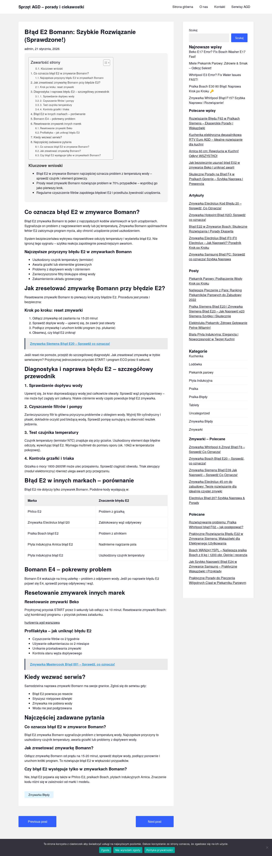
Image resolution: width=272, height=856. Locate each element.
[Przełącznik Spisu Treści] (104, 62)
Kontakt (219, 6)
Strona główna (182, 6)
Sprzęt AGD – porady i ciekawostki (51, 6)
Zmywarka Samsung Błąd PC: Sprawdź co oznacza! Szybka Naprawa (217, 256)
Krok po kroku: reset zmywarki (57, 87)
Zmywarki (196, 429)
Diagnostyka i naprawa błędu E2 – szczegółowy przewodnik (71, 91)
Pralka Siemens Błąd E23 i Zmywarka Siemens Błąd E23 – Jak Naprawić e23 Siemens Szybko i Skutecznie (217, 311)
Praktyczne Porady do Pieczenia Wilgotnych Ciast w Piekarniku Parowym (217, 580)
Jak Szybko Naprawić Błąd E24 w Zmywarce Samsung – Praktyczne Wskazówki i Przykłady (213, 566)
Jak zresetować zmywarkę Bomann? (60, 151)
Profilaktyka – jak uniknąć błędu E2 (60, 132)
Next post (154, 821)
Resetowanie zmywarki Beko (56, 128)
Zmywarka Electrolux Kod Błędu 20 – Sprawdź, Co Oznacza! (215, 205)
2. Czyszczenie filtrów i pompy (57, 100)
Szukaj (193, 30)
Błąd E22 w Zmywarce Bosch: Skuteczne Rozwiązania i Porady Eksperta (218, 228)
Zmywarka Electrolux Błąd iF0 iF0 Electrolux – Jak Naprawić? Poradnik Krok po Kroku (215, 243)
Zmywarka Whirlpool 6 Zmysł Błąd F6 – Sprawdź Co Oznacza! (217, 449)
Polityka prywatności (159, 850)
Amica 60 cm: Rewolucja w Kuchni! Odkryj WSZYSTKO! (214, 153)
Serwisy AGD (240, 6)
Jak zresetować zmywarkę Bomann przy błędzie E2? (67, 82)
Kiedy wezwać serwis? (48, 137)
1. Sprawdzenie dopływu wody (57, 96)
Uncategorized (199, 413)
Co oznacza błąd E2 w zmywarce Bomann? (61, 73)
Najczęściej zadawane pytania (52, 142)
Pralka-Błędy (198, 396)
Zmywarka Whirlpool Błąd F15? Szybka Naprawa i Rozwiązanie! (217, 100)
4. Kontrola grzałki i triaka (54, 109)
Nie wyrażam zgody (127, 850)
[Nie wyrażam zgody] (267, 847)
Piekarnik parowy (201, 372)
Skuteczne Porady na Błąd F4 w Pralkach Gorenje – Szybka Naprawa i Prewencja (216, 179)
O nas (204, 6)
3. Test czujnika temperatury (56, 105)
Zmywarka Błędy (39, 795)
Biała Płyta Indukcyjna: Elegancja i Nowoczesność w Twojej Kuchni (213, 336)
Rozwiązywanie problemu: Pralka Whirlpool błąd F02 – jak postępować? (216, 524)
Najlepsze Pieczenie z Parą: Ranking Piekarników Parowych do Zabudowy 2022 (215, 295)
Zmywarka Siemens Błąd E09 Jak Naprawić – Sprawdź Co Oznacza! (213, 472)
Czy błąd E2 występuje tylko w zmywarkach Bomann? (70, 155)
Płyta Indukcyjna (200, 380)
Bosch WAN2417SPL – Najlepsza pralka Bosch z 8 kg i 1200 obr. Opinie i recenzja (218, 552)
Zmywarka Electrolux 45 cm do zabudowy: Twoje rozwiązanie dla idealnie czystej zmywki (213, 486)
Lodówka (195, 364)
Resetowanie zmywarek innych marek (57, 123)
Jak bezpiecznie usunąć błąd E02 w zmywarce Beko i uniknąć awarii (214, 165)
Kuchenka (196, 356)
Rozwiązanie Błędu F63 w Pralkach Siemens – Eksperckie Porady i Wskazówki (214, 123)
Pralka (193, 388)
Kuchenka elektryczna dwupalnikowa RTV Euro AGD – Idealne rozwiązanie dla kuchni (216, 139)
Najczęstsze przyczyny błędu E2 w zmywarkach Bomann (72, 78)
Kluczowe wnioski (52, 68)
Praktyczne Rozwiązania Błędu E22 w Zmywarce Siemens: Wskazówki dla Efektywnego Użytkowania (216, 538)
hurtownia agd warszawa (42, 622)
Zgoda (105, 850)
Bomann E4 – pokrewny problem (54, 118)
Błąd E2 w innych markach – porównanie (59, 114)
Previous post (37, 821)
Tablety (194, 405)
